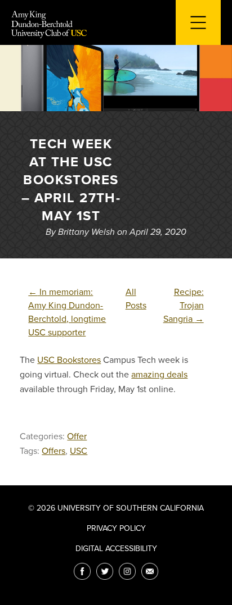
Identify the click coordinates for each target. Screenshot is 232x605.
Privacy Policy (116, 528)
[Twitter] (104, 571)
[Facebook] (82, 571)
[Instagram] (127, 571)
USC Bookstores (69, 360)
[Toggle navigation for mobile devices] (198, 22)
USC (78, 451)
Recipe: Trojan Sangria (183, 305)
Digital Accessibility (116, 548)
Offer (77, 436)
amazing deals (159, 374)
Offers (53, 451)
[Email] (149, 571)
